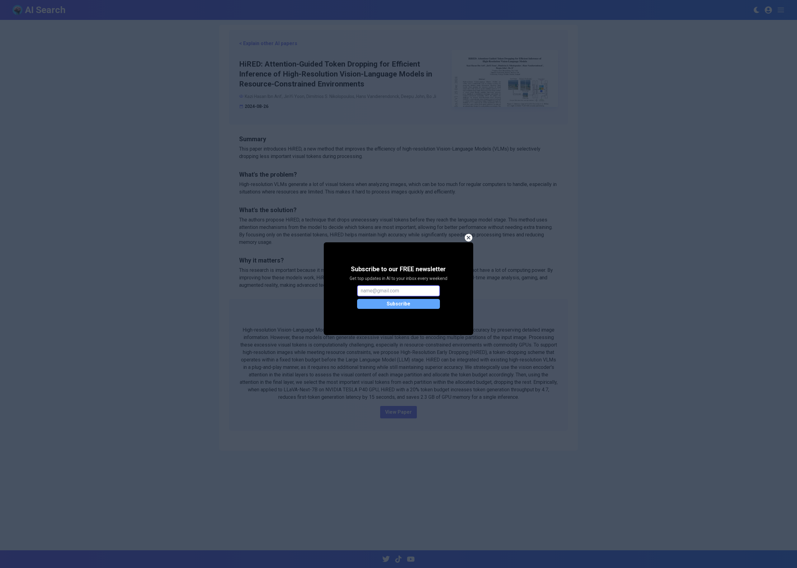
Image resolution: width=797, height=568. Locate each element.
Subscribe (398, 304)
